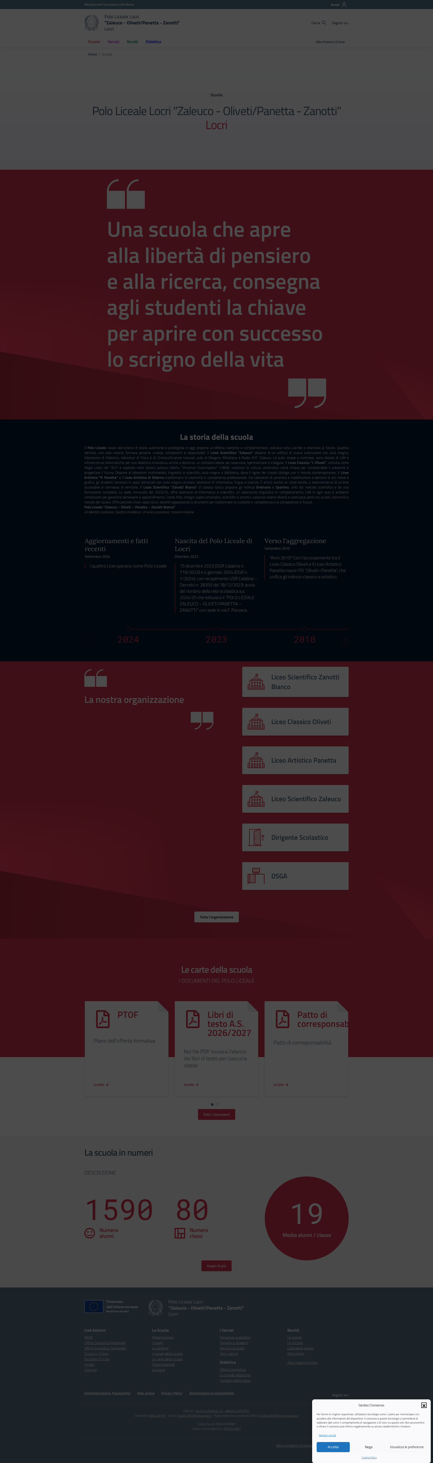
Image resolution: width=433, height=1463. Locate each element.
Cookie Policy (369, 1457)
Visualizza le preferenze (407, 1446)
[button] (424, 1405)
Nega (369, 1446)
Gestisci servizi (327, 1435)
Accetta (333, 1446)
